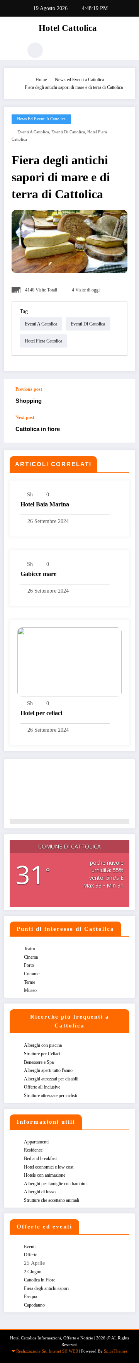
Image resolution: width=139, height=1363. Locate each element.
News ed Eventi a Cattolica (41, 119)
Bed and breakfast (40, 1158)
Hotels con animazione (44, 1175)
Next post (24, 417)
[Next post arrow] (121, 428)
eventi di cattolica (68, 132)
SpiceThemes (115, 1351)
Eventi (30, 1246)
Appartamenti (36, 1142)
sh (30, 494)
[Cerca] (35, 50)
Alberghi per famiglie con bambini (55, 1183)
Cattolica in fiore (37, 429)
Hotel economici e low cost (48, 1167)
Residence (33, 1150)
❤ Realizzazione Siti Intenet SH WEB (45, 1351)
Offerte (30, 1254)
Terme (29, 982)
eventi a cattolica (33, 132)
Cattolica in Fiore (39, 1280)
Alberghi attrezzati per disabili (51, 1079)
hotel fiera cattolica (43, 341)
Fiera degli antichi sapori (46, 1288)
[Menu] (13, 50)
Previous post (28, 389)
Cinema (31, 957)
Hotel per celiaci (41, 713)
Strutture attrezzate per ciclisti (50, 1095)
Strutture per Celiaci (42, 1053)
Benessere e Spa (39, 1062)
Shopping (28, 400)
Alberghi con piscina (43, 1045)
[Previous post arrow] (121, 396)
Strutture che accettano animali (51, 1200)
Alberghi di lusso (40, 1191)
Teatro (29, 948)
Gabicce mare (38, 574)
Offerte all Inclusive (42, 1087)
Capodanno (34, 1305)
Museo (30, 990)
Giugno (32, 1271)
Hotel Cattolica (68, 28)
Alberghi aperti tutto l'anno (48, 1070)
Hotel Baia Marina (44, 504)
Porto (29, 965)
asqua (30, 1296)
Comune (31, 973)
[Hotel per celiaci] (69, 661)
